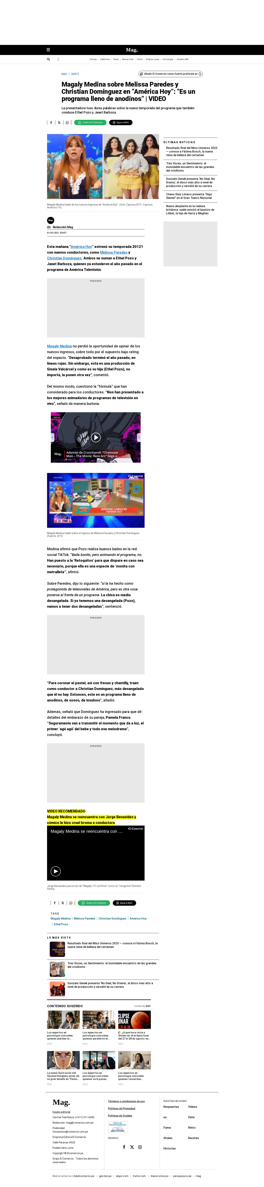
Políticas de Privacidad (121, 1108)
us (165, 1117)
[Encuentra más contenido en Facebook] (51, 122)
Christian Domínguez (112, 918)
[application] (96, 500)
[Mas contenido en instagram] (140, 1147)
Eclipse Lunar (152, 59)
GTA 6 (139, 59)
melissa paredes (84, 918)
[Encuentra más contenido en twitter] (59, 122)
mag (198, 1176)
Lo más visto (59, 937)
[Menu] (50, 50)
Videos (192, 1107)
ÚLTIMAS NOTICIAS (179, 142)
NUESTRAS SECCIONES (175, 1101)
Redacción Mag (63, 227)
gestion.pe (105, 1176)
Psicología (168, 59)
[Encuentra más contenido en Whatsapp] (67, 122)
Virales (167, 1138)
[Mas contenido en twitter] (132, 1147)
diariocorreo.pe (160, 1176)
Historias (169, 1148)
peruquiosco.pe (182, 1176)
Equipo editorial (61, 1111)
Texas (116, 59)
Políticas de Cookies (120, 1115)
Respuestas (171, 1107)
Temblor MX (182, 59)
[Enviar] (48, 59)
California (105, 59)
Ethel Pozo (61, 924)
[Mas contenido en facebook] (124, 1147)
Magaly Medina (61, 918)
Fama (167, 1127)
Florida (93, 59)
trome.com (140, 1176)
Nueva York (127, 59)
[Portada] (61, 1108)
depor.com (122, 1176)
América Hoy (138, 918)
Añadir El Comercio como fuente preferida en (171, 73)
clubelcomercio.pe (84, 1176)
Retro (192, 1127)
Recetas (193, 1138)
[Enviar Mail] (49, 227)
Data (191, 1117)
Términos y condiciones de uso (126, 1101)
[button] (56, 871)
